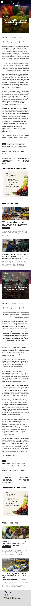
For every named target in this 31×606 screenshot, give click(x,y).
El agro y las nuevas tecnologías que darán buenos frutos (8, 161)
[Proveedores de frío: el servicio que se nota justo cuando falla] (15, 245)
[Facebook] (3, 42)
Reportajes (5, 16)
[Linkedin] (11, 42)
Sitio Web (4, 153)
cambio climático (11, 144)
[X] (7, 42)
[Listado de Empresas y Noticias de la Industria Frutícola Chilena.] (15, 4)
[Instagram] (7, 602)
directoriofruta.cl (22, 146)
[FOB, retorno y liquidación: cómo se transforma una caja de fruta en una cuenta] (15, 213)
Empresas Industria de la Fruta (9, 149)
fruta (20, 149)
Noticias (19, 15)
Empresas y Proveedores (7, 258)
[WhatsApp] (15, 42)
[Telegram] (19, 42)
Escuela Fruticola (6, 228)
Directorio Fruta (5, 37)
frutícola (25, 149)
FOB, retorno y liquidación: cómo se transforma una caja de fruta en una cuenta (14, 224)
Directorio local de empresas (9, 146)
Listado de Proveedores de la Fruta (10, 151)
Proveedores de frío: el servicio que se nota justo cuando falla (15, 255)
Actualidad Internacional (9, 15)
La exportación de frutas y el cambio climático (23, 160)
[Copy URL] (23, 42)
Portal (22, 151)
